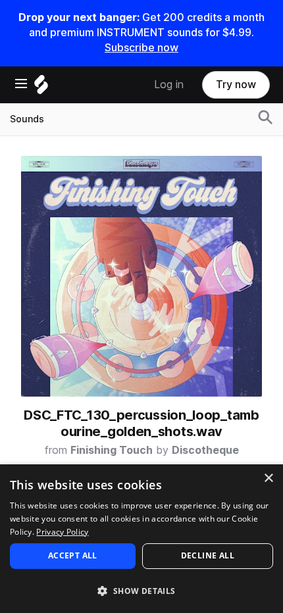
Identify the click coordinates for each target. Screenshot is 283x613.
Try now (236, 84)
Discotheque (205, 450)
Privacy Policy (62, 531)
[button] (141, 590)
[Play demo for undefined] (141, 276)
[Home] (41, 88)
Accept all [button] (72, 555)
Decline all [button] (207, 555)
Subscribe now (141, 47)
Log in (169, 84)
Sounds (27, 119)
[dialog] (141, 538)
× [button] (268, 478)
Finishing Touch (111, 450)
